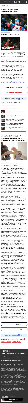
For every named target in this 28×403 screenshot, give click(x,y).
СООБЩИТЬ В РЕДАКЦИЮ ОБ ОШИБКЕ (11, 360)
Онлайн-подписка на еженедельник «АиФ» (13, 357)
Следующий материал (13, 399)
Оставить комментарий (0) (14, 92)
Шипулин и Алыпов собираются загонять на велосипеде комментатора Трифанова (15, 120)
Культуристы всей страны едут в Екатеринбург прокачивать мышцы (13, 81)
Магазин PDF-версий (7, 355)
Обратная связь (5, 358)
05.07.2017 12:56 (4, 5)
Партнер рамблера (12, 396)
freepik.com (3, 160)
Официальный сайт (5, 32)
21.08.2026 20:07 (4, 135)
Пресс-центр (21, 353)
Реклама (3, 353)
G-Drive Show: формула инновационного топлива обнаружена (14, 128)
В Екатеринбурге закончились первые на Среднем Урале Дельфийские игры (14, 124)
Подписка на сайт (12, 353)
